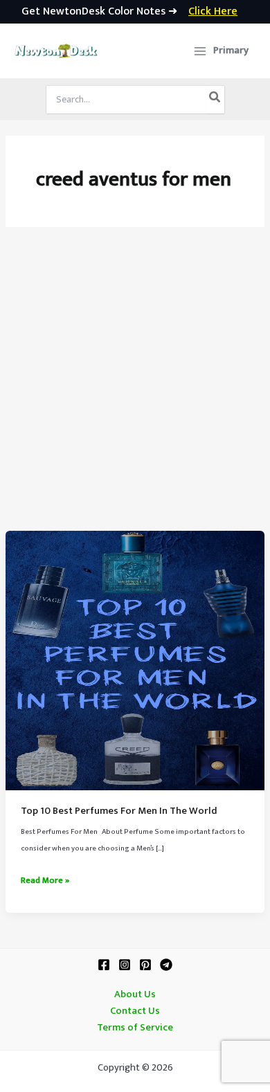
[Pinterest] (145, 964)
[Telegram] (166, 964)
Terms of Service (135, 1027)
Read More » (45, 881)
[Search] (215, 99)
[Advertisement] (135, 389)
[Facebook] (104, 964)
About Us (135, 994)
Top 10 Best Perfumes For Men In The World (119, 811)
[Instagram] (124, 964)
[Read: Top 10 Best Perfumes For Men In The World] (135, 660)
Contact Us (135, 1011)
